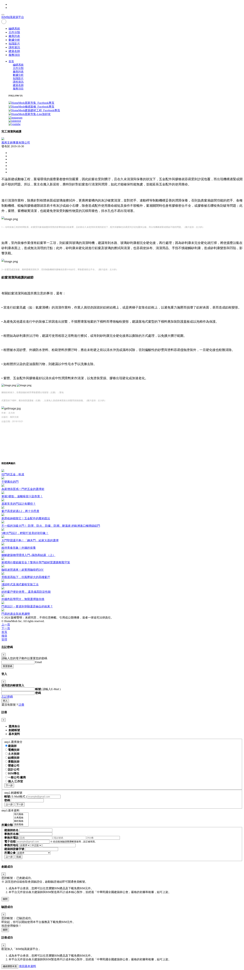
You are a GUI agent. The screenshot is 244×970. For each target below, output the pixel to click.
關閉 (5, 899)
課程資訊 (14, 47)
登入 (5, 700)
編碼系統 (14, 28)
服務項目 (14, 54)
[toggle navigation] (2, 14)
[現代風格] (21, 814)
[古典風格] (21, 817)
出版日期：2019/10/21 (12, 421)
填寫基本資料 (27, 966)
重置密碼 (7, 666)
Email (38, 662)
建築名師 (14, 51)
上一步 (9, 804)
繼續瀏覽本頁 (10, 966)
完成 (18, 856)
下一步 (9, 785)
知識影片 (14, 43)
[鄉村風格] (21, 821)
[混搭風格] (21, 824)
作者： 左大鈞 (8, 412)
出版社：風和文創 (10, 416)
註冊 (21, 704)
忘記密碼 (7, 696)
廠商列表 (14, 36)
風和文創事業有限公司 (15, 142)
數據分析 (14, 39)
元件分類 (14, 32)
